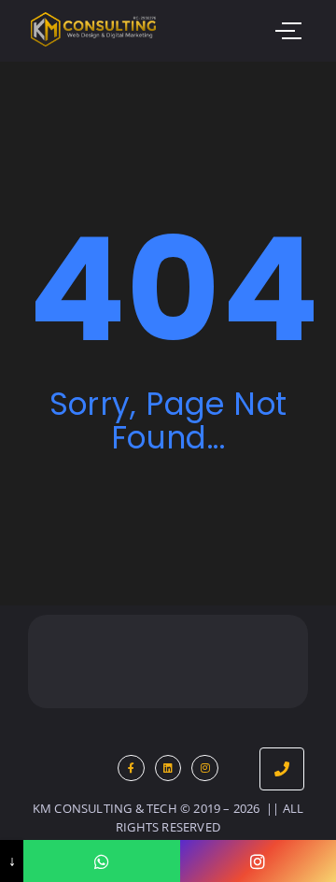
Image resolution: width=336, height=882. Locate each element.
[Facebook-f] (131, 768)
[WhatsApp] (101, 861)
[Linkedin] (168, 768)
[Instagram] (204, 768)
